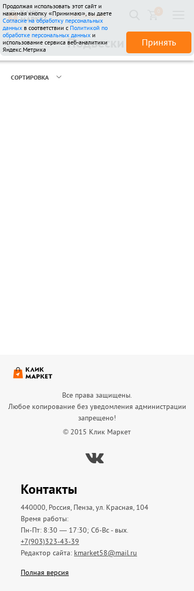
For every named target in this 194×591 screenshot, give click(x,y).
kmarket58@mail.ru (105, 552)
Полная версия (45, 572)
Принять (159, 42)
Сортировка (30, 77)
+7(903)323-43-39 (50, 541)
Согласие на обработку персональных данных (53, 24)
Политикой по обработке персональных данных (55, 31)
